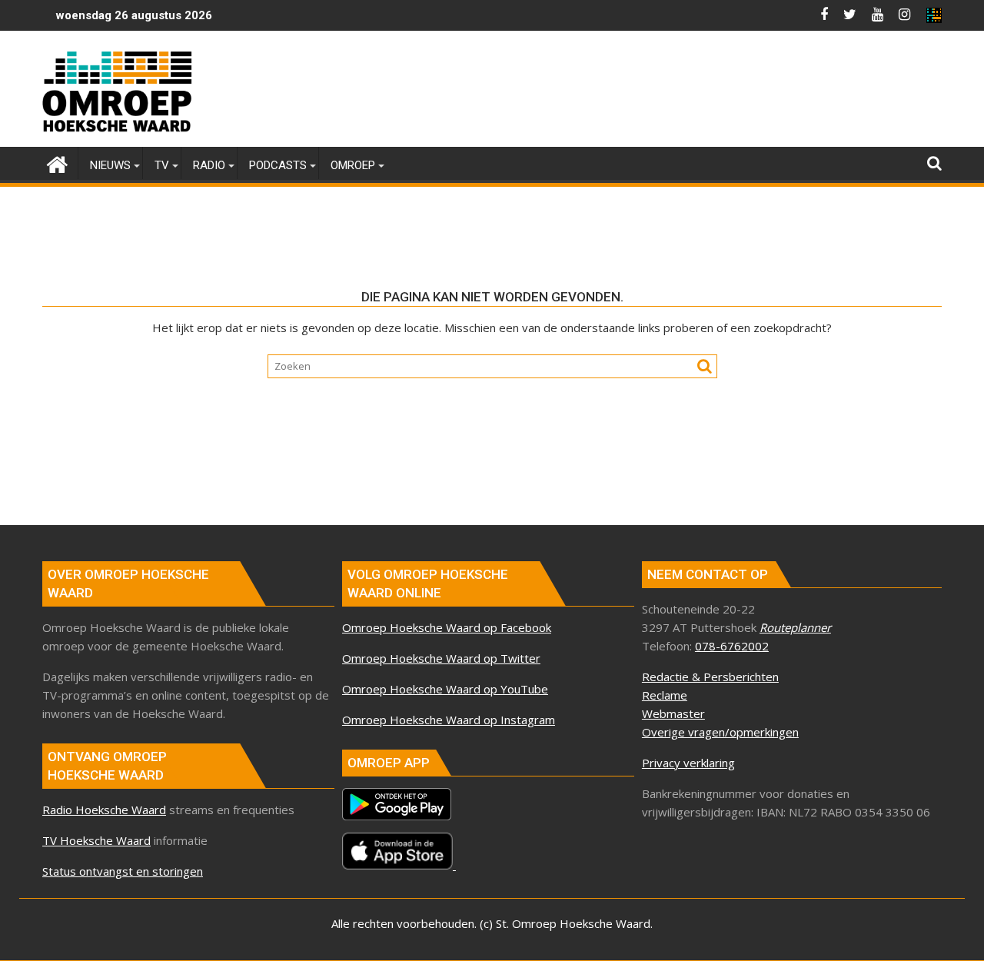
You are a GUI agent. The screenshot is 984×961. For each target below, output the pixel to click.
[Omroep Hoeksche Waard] (57, 162)
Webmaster (673, 713)
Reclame (664, 695)
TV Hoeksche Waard (96, 840)
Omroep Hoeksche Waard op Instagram (448, 719)
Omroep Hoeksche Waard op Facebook (446, 627)
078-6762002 (732, 645)
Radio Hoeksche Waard (104, 809)
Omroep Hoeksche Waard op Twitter (441, 658)
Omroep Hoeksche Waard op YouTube (445, 689)
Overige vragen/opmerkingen (720, 732)
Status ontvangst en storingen (122, 871)
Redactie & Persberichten (710, 676)
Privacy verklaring (688, 762)
